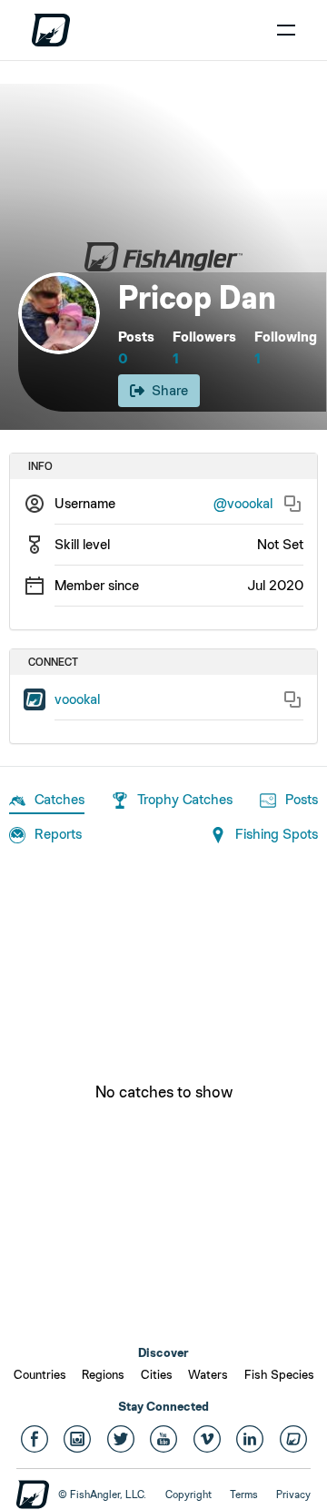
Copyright (188, 1494)
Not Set (280, 544)
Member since (96, 585)
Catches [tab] (59, 799)
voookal (77, 699)
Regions (103, 1374)
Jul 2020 (275, 585)
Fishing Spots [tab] (276, 833)
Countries (40, 1374)
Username (84, 503)
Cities (157, 1374)
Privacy (293, 1494)
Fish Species (279, 1374)
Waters (208, 1374)
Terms (244, 1494)
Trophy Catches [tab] (185, 799)
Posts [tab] (301, 799)
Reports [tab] (58, 833)
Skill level (82, 544)
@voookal (242, 503)
